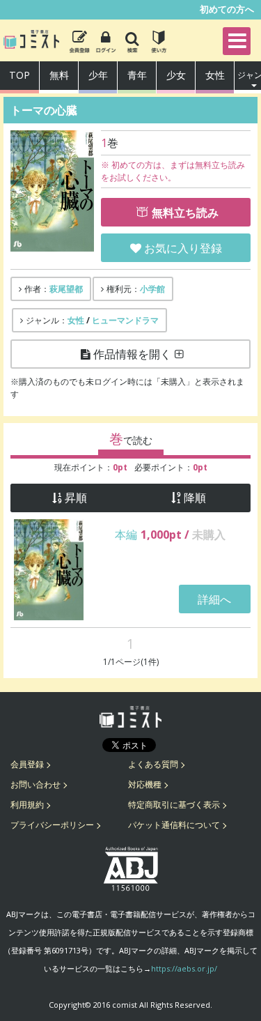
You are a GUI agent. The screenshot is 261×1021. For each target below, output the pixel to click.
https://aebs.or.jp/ (184, 968)
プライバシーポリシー (52, 825)
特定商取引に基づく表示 (174, 805)
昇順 (76, 498)
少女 (176, 75)
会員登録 (27, 764)
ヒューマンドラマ (125, 320)
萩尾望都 (66, 289)
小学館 (152, 289)
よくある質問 (153, 764)
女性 (215, 75)
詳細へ (214, 599)
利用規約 (27, 805)
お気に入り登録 (183, 248)
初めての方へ (227, 9)
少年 (98, 75)
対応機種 (144, 784)
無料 (59, 75)
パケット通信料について (174, 825)
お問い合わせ (35, 784)
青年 (137, 75)
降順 (195, 498)
